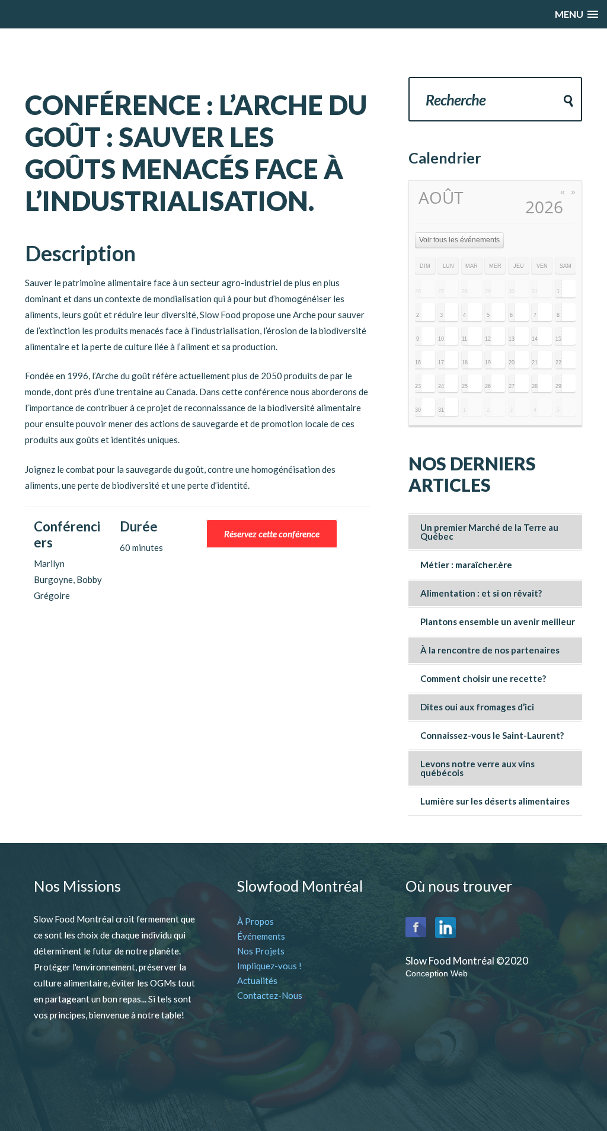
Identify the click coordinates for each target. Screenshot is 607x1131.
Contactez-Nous (269, 995)
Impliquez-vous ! (269, 965)
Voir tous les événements (459, 240)
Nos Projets (261, 951)
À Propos (255, 921)
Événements (261, 936)
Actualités (257, 980)
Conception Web (436, 973)
